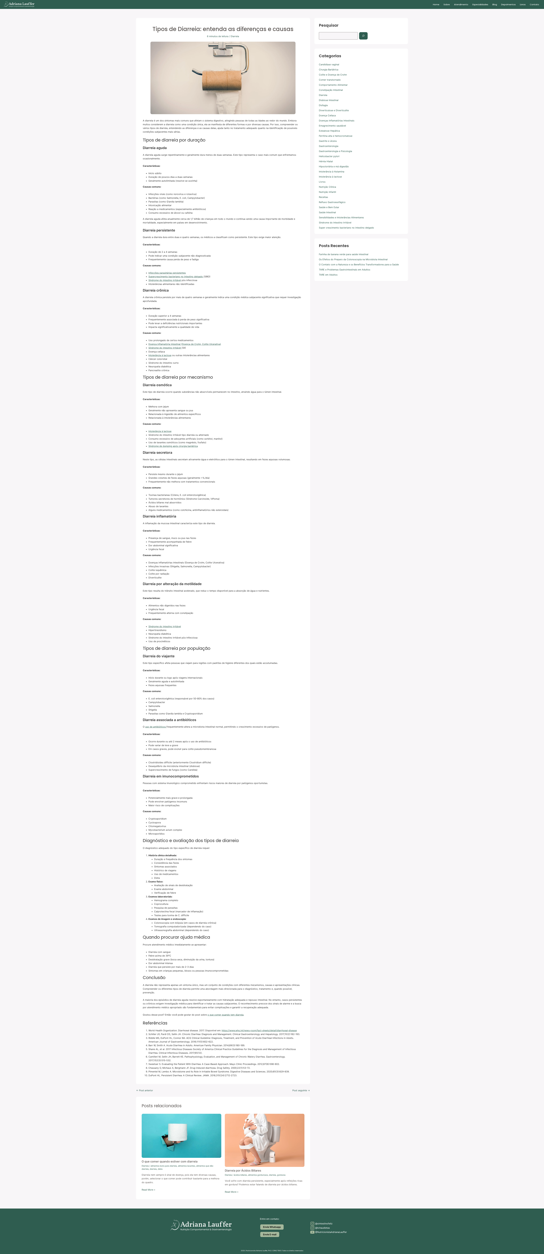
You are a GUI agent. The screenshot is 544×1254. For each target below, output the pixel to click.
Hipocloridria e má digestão (334, 166)
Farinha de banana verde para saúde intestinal (343, 254)
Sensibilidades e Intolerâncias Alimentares (341, 217)
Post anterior (144, 1090)
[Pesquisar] (363, 36)
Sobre (447, 4)
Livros (523, 4)
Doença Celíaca (327, 115)
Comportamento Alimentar (333, 84)
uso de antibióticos (155, 726)
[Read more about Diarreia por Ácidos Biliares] (264, 1140)
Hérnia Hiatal (326, 161)
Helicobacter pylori (329, 156)
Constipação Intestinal (331, 90)
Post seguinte (301, 1090)
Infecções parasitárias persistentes (167, 272)
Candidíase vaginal (329, 64)
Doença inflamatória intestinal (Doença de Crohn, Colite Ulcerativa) (184, 344)
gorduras (281, 1175)
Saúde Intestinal (327, 212)
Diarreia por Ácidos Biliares (243, 1170)
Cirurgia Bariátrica (328, 69)
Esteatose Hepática (329, 130)
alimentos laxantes (186, 1166)
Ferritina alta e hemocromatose (335, 135)
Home (436, 4)
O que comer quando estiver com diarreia (169, 1161)
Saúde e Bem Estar (329, 207)
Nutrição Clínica (327, 186)
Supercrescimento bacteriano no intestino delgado (176, 276)
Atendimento (461, 4)
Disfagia (323, 105)
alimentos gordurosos (258, 1175)
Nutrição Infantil (327, 192)
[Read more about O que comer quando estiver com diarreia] (181, 1135)
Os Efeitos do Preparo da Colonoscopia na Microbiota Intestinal (353, 259)
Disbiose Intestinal (328, 100)
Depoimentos (508, 4)
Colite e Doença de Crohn (333, 74)
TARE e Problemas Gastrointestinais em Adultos (344, 269)
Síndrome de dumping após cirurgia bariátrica (173, 446)
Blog (494, 4)
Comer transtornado (330, 79)
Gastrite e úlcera (328, 141)
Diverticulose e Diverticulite (334, 110)
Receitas (323, 197)
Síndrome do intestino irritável (164, 280)
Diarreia (235, 36)
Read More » (148, 1189)
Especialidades (480, 4)
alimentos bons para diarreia (164, 1166)
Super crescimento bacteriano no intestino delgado (346, 227)
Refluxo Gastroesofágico (332, 202)
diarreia (153, 1169)
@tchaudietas (322, 1227)
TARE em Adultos (328, 274)
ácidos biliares (240, 1175)
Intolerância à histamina (331, 171)
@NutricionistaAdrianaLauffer (330, 1232)
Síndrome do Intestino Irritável (335, 222)
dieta (160, 1169)
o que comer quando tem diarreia (226, 1014)
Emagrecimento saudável (332, 125)
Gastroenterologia (328, 146)
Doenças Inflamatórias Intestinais (336, 120)
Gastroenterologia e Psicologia (335, 151)
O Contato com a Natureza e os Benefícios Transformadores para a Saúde (359, 264)
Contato (534, 4)
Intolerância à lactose (159, 355)
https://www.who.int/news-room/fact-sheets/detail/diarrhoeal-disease (259, 1030)
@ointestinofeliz (323, 1223)
